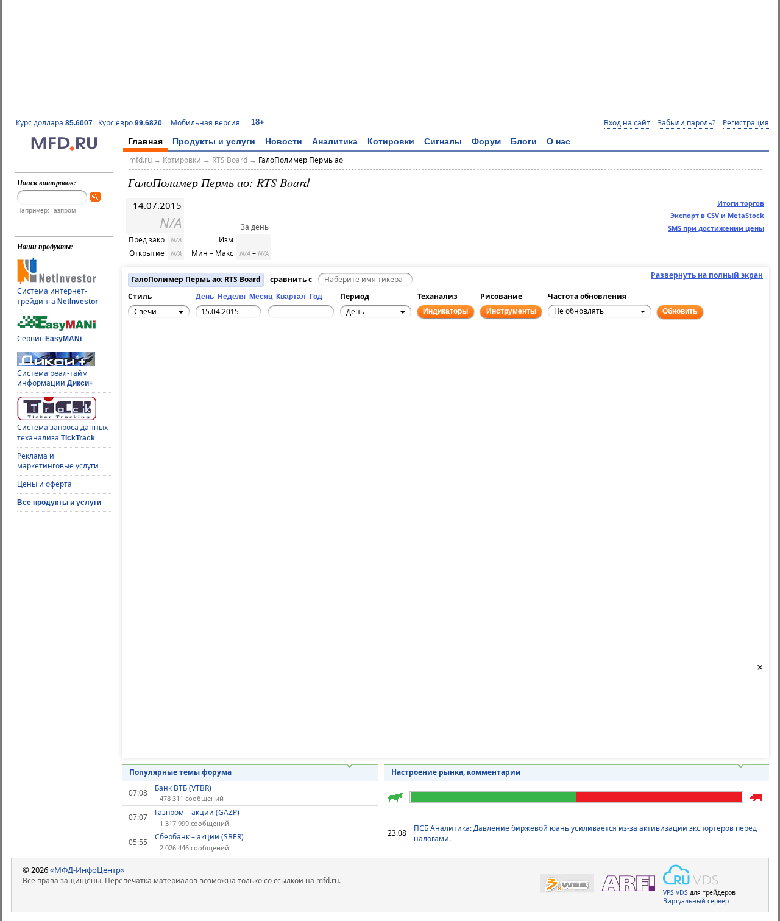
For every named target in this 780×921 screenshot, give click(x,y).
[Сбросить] (166, 360)
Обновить (679, 311)
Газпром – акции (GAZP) (197, 812)
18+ (257, 122)
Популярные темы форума (180, 772)
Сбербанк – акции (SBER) (199, 837)
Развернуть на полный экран (707, 275)
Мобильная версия (205, 123)
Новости (283, 141)
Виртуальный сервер (696, 901)
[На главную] (64, 148)
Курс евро (130, 123)
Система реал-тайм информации (55, 378)
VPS (668, 892)
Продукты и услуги (213, 141)
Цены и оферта (44, 484)
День (205, 296)
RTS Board (229, 160)
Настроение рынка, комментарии (456, 772)
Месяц (260, 296)
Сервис (49, 338)
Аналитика (335, 141)
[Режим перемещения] (139, 353)
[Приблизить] (193, 353)
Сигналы (443, 141)
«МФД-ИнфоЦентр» (87, 869)
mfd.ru (140, 160)
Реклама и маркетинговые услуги (58, 461)
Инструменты (511, 311)
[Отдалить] (193, 367)
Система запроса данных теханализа (62, 432)
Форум (486, 141)
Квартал (291, 296)
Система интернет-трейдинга (57, 296)
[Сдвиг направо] (179, 360)
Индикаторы (445, 311)
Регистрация (746, 123)
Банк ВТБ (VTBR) (183, 788)
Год (316, 296)
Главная (145, 141)
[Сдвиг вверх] (166, 347)
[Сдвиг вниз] (166, 374)
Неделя (232, 296)
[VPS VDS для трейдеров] (690, 874)
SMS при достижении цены (716, 228)
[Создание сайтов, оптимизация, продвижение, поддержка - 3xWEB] (567, 883)
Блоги (524, 141)
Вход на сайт (627, 123)
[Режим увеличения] (139, 367)
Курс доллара (54, 123)
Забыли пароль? (686, 123)
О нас (558, 141)
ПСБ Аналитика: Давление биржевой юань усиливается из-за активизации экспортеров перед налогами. (585, 833)
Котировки (390, 141)
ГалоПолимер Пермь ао (300, 160)
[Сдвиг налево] (152, 360)
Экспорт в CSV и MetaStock (717, 215)
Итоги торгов (740, 203)
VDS (682, 892)
